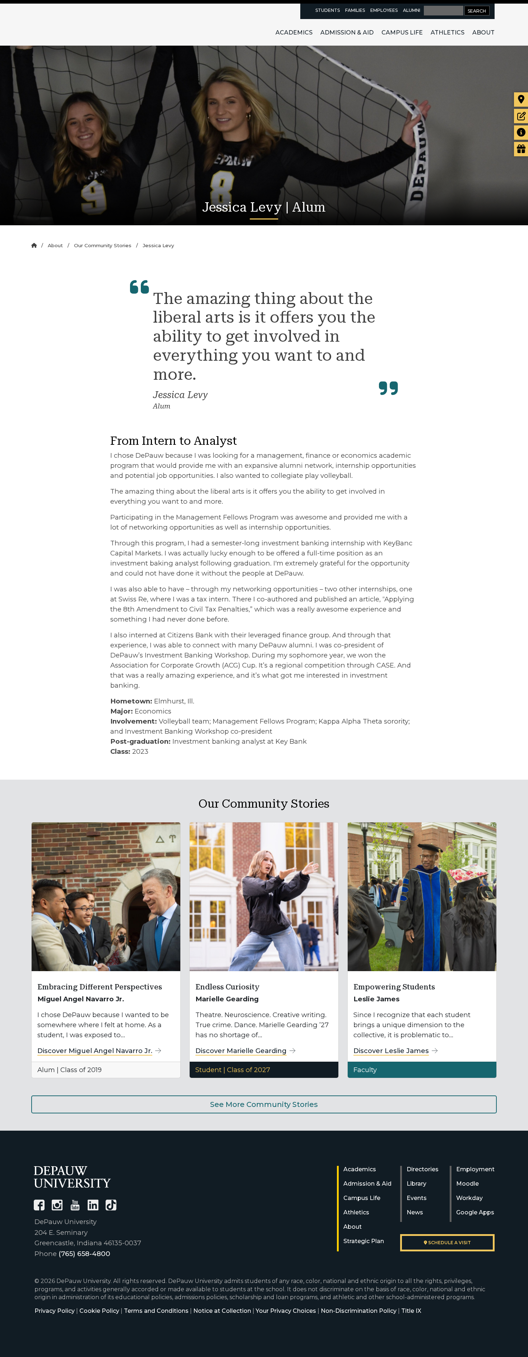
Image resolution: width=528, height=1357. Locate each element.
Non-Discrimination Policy (359, 1310)
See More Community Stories (264, 1104)
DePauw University (73, 24)
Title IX (411, 1310)
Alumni (411, 10)
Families (355, 10)
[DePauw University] (72, 1177)
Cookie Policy (99, 1310)
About (483, 32)
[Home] (34, 245)
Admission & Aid (347, 32)
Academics (293, 32)
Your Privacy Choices (286, 1310)
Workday (469, 1198)
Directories (423, 1169)
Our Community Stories (102, 245)
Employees (384, 10)
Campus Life (402, 32)
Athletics (447, 32)
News (415, 1212)
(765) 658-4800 (84, 1254)
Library (416, 1183)
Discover (94, 1051)
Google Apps (475, 1212)
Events (417, 1198)
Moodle (467, 1183)
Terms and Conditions (156, 1310)
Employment (475, 1169)
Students (327, 10)
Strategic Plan (363, 1241)
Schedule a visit (449, 1242)
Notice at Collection (222, 1310)
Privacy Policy (54, 1310)
